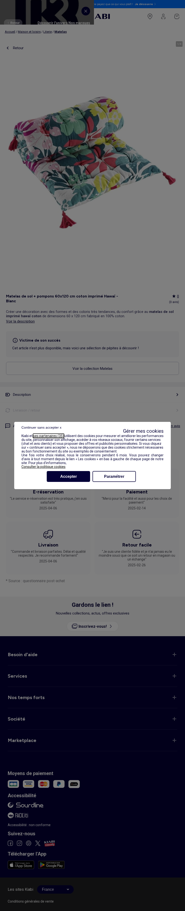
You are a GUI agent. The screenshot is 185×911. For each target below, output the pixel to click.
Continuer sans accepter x (41, 427)
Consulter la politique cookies (43, 467)
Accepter (68, 476)
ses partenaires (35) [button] (48, 436)
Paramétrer (114, 476)
